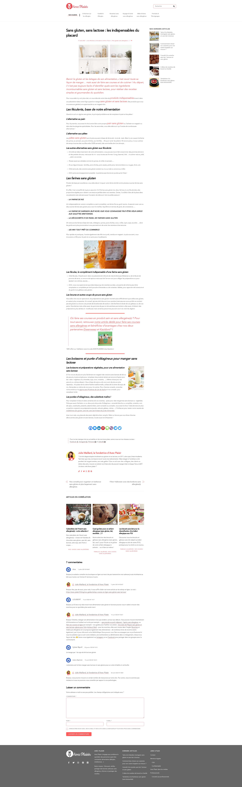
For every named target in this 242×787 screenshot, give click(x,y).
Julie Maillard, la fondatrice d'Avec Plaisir (99, 40)
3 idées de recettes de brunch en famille (167, 68)
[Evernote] (107, 428)
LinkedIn (101, 442)
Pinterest (91, 442)
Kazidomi (105, 329)
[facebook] (69, 762)
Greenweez (89, 329)
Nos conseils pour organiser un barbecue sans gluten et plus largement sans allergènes (85, 484)
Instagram (82, 442)
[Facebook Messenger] (95, 428)
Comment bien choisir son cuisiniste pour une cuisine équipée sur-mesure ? (167, 46)
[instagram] (78, 762)
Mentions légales (155, 758)
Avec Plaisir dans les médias (159, 769)
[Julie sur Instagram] (86, 471)
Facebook (73, 442)
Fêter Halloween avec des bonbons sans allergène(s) (125, 483)
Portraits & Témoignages (155, 15)
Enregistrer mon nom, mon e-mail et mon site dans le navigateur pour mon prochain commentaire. (105, 728)
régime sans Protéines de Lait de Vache (92, 389)
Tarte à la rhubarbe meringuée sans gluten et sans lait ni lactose (167, 34)
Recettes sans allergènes (114, 15)
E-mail (109, 720)
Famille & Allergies (100, 15)
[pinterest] (83, 762)
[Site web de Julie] (79, 471)
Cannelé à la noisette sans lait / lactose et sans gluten (167, 57)
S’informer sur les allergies (86, 15)
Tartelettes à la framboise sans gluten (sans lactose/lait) (167, 80)
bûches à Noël (92, 627)
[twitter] (73, 762)
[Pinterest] (103, 428)
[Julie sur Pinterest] (91, 471)
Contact (152, 755)
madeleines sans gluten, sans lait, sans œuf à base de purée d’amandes (90, 411)
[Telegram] (115, 428)
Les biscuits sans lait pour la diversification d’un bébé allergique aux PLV (129, 531)
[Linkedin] (99, 428)
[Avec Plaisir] (77, 8)
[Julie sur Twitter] (84, 471)
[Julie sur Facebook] (81, 471)
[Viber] (111, 428)
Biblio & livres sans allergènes (142, 15)
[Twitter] (120, 428)
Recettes (135, 627)
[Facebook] (90, 428)
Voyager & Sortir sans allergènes (128, 15)
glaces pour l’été (80, 627)
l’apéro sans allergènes (130, 622)
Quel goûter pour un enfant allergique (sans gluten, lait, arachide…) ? (103, 531)
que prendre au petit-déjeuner (112, 622)
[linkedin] (88, 762)
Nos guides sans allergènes (120, 40)
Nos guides (73, 15)
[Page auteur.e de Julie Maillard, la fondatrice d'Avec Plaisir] (70, 460)
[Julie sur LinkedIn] (89, 471)
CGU (153, 762)
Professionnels (154, 773)
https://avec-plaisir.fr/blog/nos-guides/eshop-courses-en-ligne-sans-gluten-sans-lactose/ (96, 592)
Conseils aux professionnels (160, 777)
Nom (68, 720)
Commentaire (71, 696)
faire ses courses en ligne (74, 625)
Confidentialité (156, 766)
